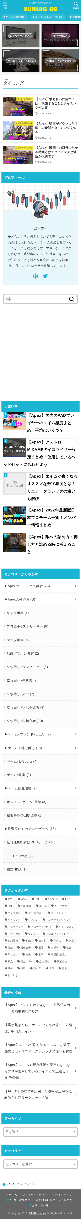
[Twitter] (45, 276)
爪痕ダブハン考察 (23, 653)
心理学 (55, 947)
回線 (10, 947)
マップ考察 (18, 640)
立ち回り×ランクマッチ (27, 667)
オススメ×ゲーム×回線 (26, 802)
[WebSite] (35, 276)
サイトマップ (63, 1194)
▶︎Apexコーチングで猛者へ (28, 586)
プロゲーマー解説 (41, 926)
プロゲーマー (15, 926)
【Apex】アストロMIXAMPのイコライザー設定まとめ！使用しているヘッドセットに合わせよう (39, 453)
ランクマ (33, 933)
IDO (67, 899)
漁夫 (28, 954)
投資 (68, 947)
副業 (71, 940)
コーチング (57, 912)
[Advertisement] (40, 352)
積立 (10, 961)
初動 (28, 940)
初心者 (42, 940)
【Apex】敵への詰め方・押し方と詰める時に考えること (52, 544)
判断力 (57, 940)
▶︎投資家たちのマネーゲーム (30, 829)
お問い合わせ (40, 1205)
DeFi (37, 899)
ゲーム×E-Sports (22, 761)
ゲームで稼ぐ (36, 912)
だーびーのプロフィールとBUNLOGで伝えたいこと (40, 1200)
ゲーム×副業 (19, 775)
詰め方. (37, 968)
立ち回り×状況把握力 (25, 707)
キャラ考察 (18, 613)
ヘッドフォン (66, 926)
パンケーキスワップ (57, 919)
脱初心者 (62, 961)
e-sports (53, 899)
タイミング (14, 919)
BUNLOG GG (40, 8)
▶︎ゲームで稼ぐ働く (14, 17)
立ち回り (44, 961)
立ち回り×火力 (20, 694)
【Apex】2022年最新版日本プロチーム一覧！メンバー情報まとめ (51, 517)
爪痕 (41, 954)
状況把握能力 (58, 954)
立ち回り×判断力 (22, 680)
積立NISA (17, 869)
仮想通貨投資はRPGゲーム (31, 842)
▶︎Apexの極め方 (20, 599)
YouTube (26, 905)
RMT (11, 905)
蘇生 (10, 968)
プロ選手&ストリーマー (27, 626)
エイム (43, 905)
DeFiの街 (23, 856)
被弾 (23, 968)
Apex (24, 899)
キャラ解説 (14, 912)
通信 (51, 968)
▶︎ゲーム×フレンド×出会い (48, 17)
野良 (64, 968)
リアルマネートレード (59, 933)
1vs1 (11, 899)
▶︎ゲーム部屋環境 (20, 788)
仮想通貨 (13, 940)
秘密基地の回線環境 (24, 815)
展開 (41, 947)
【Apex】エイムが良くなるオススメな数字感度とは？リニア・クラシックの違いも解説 (52, 487)
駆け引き (13, 975)
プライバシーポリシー (36, 1194)
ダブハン (33, 919)
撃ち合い (13, 954)
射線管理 (26, 947)
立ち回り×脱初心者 (25, 721)
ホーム (13, 1194)
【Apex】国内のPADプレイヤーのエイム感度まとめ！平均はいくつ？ (50, 422)
